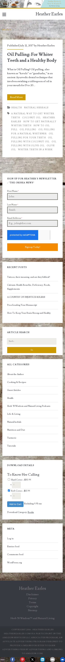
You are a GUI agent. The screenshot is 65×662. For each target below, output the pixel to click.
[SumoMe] (62, 659)
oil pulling (28, 129)
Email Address (14, 218)
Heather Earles (49, 14)
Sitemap (32, 610)
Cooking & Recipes (16, 382)
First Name (13, 191)
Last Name (12, 205)
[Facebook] (12, 659)
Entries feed (13, 546)
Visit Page (5, 2)
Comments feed (15, 554)
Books (31, 512)
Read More (18, 97)
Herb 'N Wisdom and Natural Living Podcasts (28, 406)
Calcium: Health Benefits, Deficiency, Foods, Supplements (28, 287)
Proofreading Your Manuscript (22, 305)
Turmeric (11, 438)
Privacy (32, 598)
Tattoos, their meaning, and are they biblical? (28, 277)
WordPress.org (14, 562)
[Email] (52, 659)
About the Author (15, 374)
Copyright (32, 606)
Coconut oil (31, 117)
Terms (32, 602)
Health (16, 107)
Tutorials (11, 446)
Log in (10, 538)
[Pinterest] (22, 659)
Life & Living (13, 414)
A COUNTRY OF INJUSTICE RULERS (26, 297)
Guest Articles (14, 390)
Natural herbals (36, 107)
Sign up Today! (32, 247)
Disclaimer (32, 594)
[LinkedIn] (42, 659)
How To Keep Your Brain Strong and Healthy (29, 313)
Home (7, 29)
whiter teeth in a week (35, 149)
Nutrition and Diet (16, 430)
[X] (32, 659)
